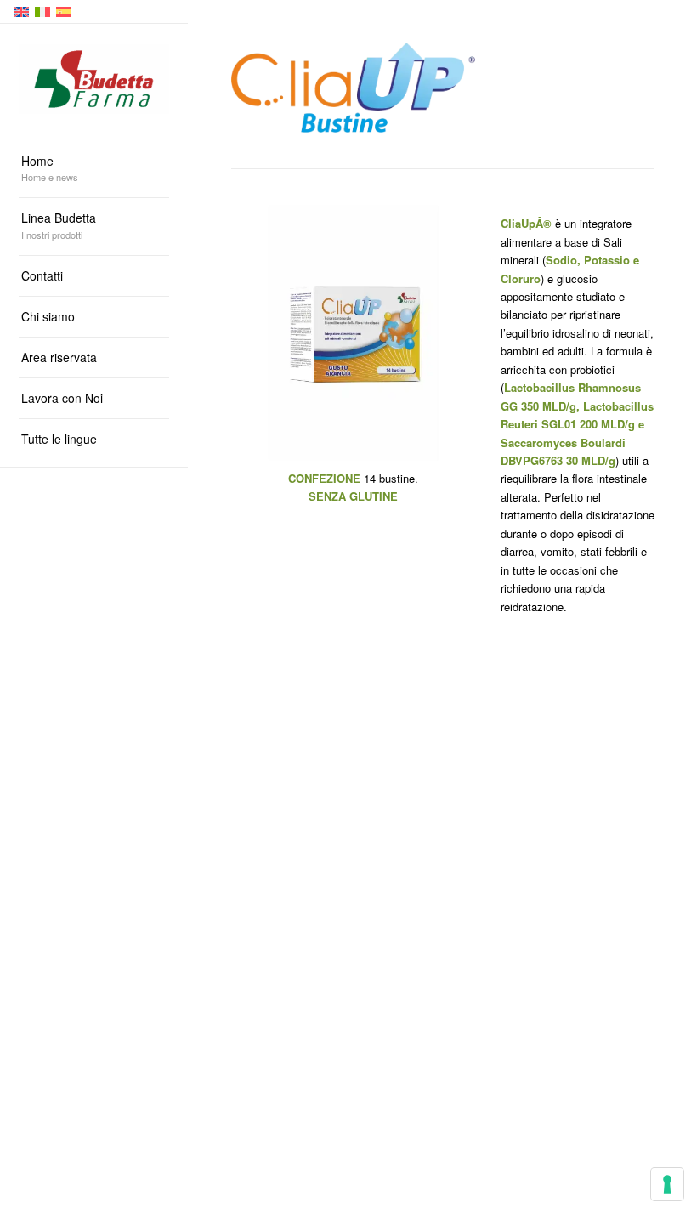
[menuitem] (94, 170)
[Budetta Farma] (94, 78)
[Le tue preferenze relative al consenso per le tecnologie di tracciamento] (667, 1184)
